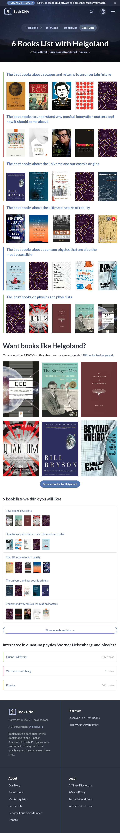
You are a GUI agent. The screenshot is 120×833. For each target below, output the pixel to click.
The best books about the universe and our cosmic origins (52, 164)
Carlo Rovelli (40, 51)
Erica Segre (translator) (63, 51)
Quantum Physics (17, 657)
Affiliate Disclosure (80, 785)
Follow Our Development (84, 724)
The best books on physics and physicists (39, 297)
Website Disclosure (81, 806)
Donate (13, 819)
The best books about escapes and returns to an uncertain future (58, 74)
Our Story (14, 785)
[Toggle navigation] (113, 11)
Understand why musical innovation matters (32, 603)
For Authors (15, 792)
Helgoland (32, 27)
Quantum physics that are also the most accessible (35, 534)
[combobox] (91, 11)
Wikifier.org (36, 726)
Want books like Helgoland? (44, 346)
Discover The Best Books (84, 717)
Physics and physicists (19, 510)
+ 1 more (82, 52)
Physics (10, 685)
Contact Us (15, 806)
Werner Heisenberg (18, 671)
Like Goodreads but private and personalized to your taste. (71, 2)
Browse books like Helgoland (60, 483)
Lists (88, 27)
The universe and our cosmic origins (27, 580)
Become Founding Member (25, 813)
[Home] (18, 12)
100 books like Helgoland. (97, 355)
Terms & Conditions (81, 799)
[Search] (91, 11)
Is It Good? (53, 27)
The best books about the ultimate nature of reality (48, 207)
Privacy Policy (77, 792)
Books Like (70, 27)
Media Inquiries (18, 799)
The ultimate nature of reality (23, 557)
